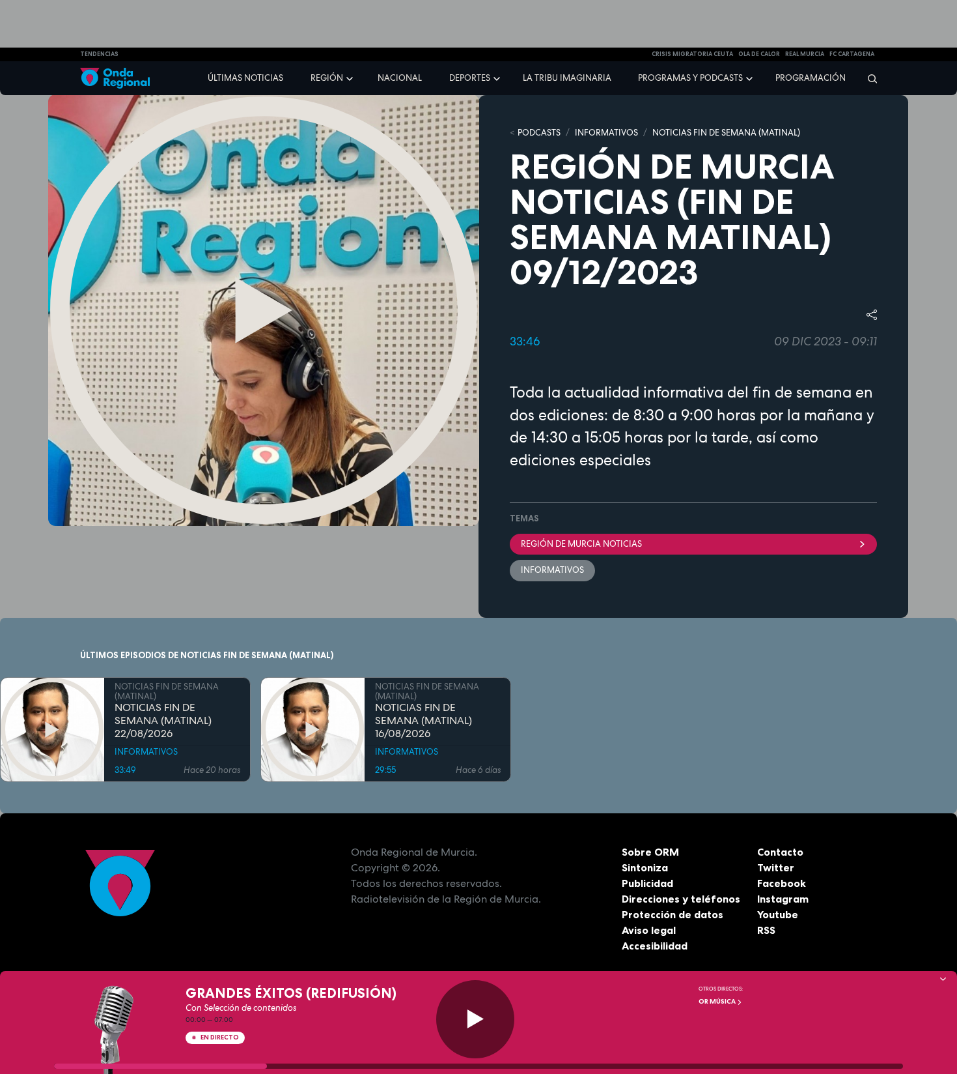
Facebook (781, 883)
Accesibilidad (654, 945)
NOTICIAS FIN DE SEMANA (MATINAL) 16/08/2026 (423, 720)
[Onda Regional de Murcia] (115, 78)
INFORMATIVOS (606, 132)
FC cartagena (851, 54)
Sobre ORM (650, 851)
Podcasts (539, 132)
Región (327, 77)
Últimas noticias (245, 77)
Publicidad (647, 883)
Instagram (783, 898)
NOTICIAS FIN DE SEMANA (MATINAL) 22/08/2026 (163, 720)
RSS (766, 929)
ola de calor (759, 54)
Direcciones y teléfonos (681, 898)
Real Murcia (804, 54)
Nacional (400, 77)
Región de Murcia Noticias (581, 543)
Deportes (469, 77)
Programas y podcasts (690, 77)
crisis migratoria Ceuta (692, 54)
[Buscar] (868, 78)
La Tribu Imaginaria (567, 77)
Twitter (775, 867)
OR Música (718, 1001)
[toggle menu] (351, 77)
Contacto (780, 851)
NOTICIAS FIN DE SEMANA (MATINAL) (726, 132)
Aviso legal (649, 929)
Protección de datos (672, 914)
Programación (810, 77)
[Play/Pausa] (475, 1019)
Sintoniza (645, 867)
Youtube (777, 914)
